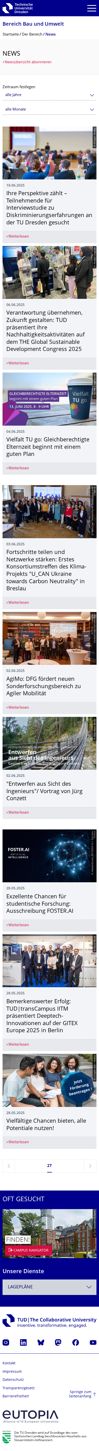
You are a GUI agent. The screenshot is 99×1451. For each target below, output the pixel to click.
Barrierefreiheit (16, 1396)
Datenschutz (13, 1380)
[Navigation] (91, 8)
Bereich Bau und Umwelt (33, 24)
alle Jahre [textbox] (13, 95)
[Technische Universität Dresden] (18, 8)
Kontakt (9, 1363)
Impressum (12, 1371)
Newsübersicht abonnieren (28, 62)
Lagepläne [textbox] (20, 1287)
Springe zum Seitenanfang (80, 1394)
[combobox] (49, 95)
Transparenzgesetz (19, 1388)
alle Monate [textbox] (15, 110)
